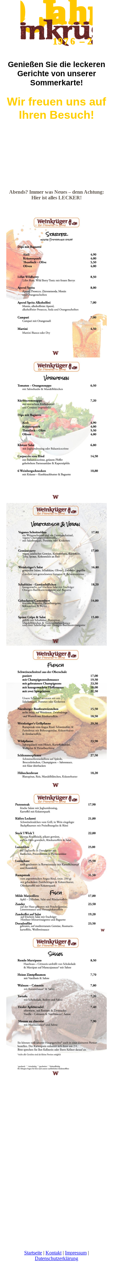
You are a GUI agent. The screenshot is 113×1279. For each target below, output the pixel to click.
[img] (56, 23)
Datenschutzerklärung (56, 1258)
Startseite (33, 1252)
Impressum (76, 1252)
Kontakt (54, 1252)
